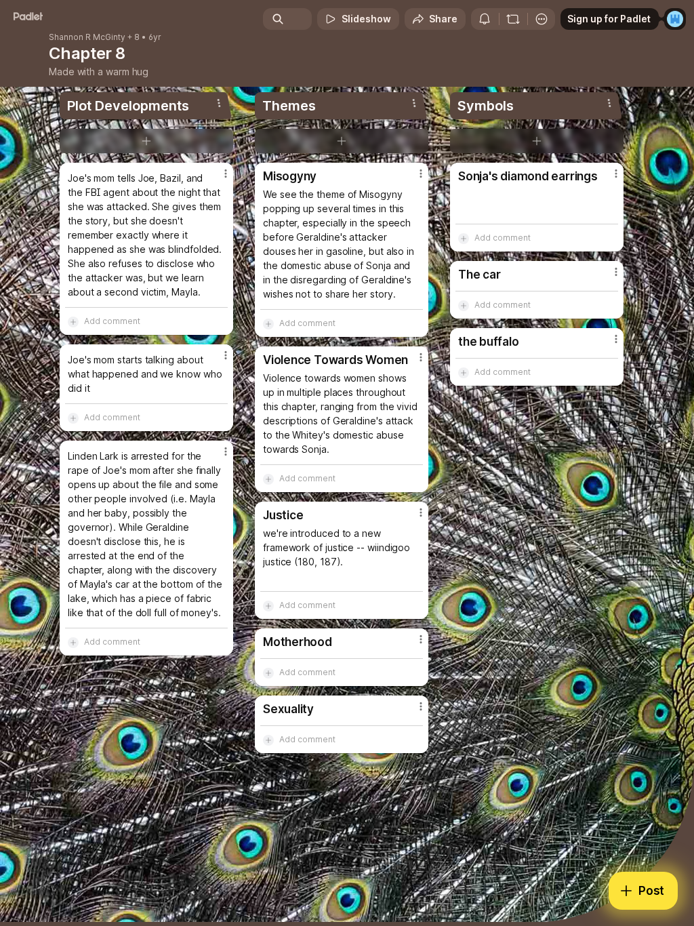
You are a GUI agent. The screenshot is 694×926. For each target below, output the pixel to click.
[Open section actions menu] (218, 103)
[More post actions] (217, 179)
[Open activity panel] (484, 19)
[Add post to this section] (146, 141)
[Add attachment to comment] (73, 321)
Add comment (112, 321)
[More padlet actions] (541, 19)
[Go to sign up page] (675, 19)
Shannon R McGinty (87, 37)
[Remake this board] (513, 19)
